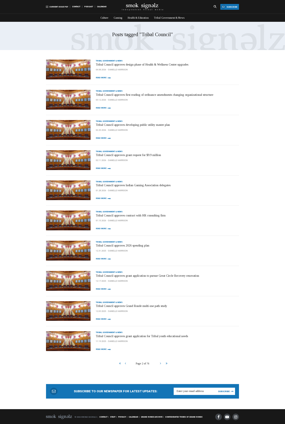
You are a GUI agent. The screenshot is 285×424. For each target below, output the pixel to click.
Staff (112, 417)
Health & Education (138, 17)
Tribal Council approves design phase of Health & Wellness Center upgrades (142, 64)
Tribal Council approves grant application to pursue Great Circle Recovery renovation (147, 275)
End (166, 363)
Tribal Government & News (169, 17)
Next (160, 363)
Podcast (88, 7)
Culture (104, 17)
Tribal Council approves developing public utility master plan (133, 124)
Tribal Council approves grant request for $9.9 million (128, 155)
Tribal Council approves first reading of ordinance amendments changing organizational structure (154, 94)
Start (119, 363)
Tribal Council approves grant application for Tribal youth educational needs (142, 336)
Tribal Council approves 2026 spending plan (122, 245)
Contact (76, 7)
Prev (125, 363)
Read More (101, 78)
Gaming (118, 17)
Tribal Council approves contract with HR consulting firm (131, 215)
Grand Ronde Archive (151, 417)
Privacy (122, 417)
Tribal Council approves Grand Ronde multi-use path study (131, 306)
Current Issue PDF (58, 7)
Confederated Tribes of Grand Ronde (183, 417)
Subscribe (231, 7)
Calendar (102, 7)
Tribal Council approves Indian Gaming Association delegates (133, 185)
